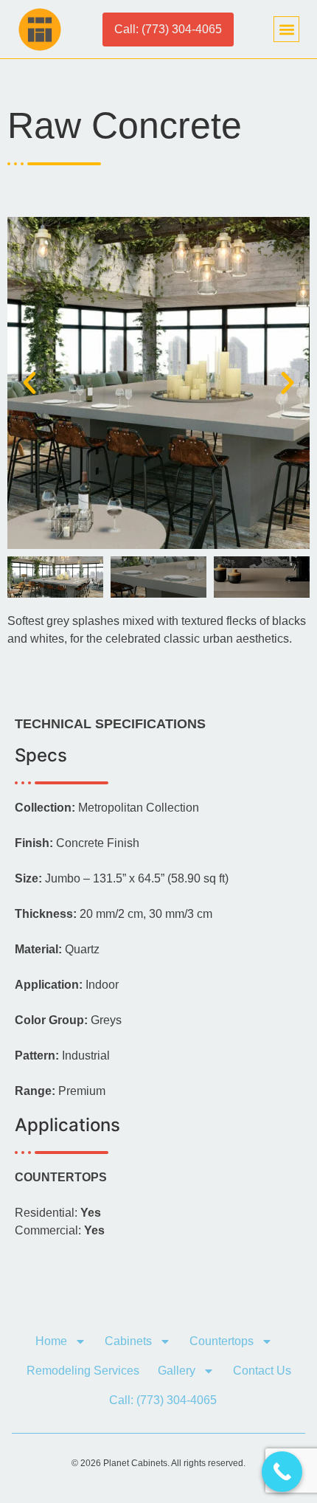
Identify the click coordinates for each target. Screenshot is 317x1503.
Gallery (176, 1370)
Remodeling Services (83, 1370)
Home (51, 1341)
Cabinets (128, 1341)
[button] (286, 29)
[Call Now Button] (282, 1471)
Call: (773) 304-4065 (163, 1400)
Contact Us (262, 1370)
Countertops (221, 1341)
